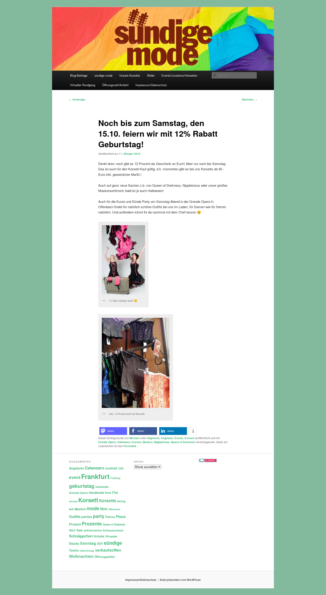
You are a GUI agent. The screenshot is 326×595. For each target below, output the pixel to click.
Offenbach (114, 509)
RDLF (72, 530)
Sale (80, 530)
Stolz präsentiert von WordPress (180, 580)
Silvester (111, 536)
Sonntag (88, 543)
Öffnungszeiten (104, 556)
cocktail (111, 468)
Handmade (96, 492)
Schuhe (99, 536)
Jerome (73, 501)
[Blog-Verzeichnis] (208, 461)
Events (178, 438)
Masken (148, 442)
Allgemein (153, 438)
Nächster (249, 99)
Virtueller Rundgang (82, 85)
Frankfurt (95, 476)
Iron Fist (111, 492)
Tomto (74, 550)
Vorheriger (77, 99)
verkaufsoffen (108, 550)
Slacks (74, 543)
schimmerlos (93, 530)
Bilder (151, 75)
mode (93, 508)
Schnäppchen (81, 536)
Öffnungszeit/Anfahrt (115, 85)
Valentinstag (87, 550)
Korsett (189, 438)
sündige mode (103, 75)
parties (86, 516)
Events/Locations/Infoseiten (179, 75)
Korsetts (107, 501)
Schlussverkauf (113, 530)
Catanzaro (94, 468)
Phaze (121, 516)
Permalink (130, 446)
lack (71, 509)
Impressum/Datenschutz (151, 85)
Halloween (123, 442)
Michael (134, 438)
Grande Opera (107, 442)
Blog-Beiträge (78, 75)
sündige (113, 542)
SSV (100, 543)
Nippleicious (161, 442)
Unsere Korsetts (129, 75)
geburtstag (81, 485)
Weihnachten (81, 556)
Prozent (75, 524)
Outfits (75, 516)
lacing (121, 501)
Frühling (115, 478)
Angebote (167, 438)
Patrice (110, 517)
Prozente (92, 523)
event (74, 477)
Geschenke (101, 487)
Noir (104, 508)
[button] (113, 431)
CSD (121, 468)
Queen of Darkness (183, 442)
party (98, 516)
